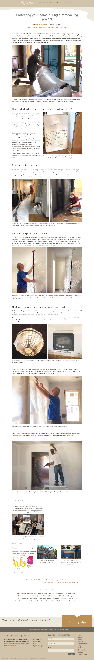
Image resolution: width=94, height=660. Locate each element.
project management (36, 435)
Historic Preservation (70, 601)
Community (64, 598)
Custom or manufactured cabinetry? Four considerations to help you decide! (40, 580)
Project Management (49, 27)
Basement (21, 596)
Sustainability (33, 598)
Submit (72, 654)
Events (71, 598)
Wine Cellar (39, 601)
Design (70, 596)
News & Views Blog (27, 593)
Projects (45, 3)
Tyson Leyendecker (41, 24)
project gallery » (70, 435)
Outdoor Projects (70, 593)
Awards (18, 593)
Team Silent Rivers (61, 596)
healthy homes (17, 435)
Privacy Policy (82, 654)
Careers (80, 652)
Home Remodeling (37, 27)
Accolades (56, 598)
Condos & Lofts (42, 596)
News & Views (62, 3)
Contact (71, 3)
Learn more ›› (12, 645)
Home (80, 635)
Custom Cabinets (57, 601)
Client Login (81, 650)
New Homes (59, 593)
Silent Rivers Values (61, 27)
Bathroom (47, 601)
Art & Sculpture (39, 593)
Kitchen (51, 596)
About (39, 3)
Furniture (31, 601)
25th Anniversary (23, 598)
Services (52, 3)
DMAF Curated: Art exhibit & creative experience (60, 582)
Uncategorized (49, 593)
